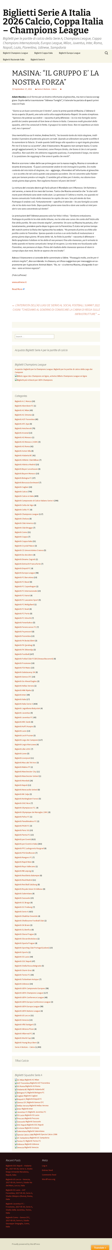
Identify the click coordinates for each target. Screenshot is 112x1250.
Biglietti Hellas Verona (24, 685)
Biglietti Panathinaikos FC (26, 821)
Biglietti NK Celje (22, 794)
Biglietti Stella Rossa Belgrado (28, 965)
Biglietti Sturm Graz (23, 970)
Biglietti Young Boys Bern (26, 1042)
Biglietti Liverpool (22, 758)
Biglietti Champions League (15, 53)
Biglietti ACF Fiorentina (25, 419)
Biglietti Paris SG (22, 830)
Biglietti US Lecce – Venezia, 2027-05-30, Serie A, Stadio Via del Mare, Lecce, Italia (19, 1182)
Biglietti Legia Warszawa (25, 744)
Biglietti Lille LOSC (22, 749)
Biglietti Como (21, 532)
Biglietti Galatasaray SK (25, 672)
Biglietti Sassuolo (22, 898)
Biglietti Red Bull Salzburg (26, 884)
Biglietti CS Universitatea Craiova (29, 550)
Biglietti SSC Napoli (23, 961)
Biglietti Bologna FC (23, 478)
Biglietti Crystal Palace (24, 545)
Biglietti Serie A (38, 59)
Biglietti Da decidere (24, 554)
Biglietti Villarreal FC (23, 1033)
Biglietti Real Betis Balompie (27, 875)
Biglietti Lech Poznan (24, 735)
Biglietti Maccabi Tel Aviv (25, 762)
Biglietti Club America (24, 523)
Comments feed (49, 1174)
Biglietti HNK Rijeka (23, 690)
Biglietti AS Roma (22, 446)
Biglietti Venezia (22, 1020)
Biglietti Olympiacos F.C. (25, 807)
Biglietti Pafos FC (22, 816)
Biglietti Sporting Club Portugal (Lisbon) (32, 947)
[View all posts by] (61, 89)
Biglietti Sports (21, 952)
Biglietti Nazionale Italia (13, 59)
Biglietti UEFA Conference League (29, 997)
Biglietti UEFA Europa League (27, 1006)
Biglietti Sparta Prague (25, 943)
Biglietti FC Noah (22, 609)
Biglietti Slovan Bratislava (26, 938)
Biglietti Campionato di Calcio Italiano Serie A (34, 500)
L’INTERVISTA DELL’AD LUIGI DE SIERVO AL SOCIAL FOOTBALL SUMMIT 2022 (56, 305)
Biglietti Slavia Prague (24, 934)
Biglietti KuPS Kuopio (24, 726)
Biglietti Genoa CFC (23, 676)
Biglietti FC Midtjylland (24, 604)
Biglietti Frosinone (23, 663)
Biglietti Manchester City (25, 771)
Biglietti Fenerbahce (24, 622)
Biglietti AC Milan (22, 410)
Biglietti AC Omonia (23, 414)
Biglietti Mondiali (22, 780)
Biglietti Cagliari (21, 487)
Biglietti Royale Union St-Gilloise (29, 889)
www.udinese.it (19, 282)
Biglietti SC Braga (22, 902)
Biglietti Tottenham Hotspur (27, 979)
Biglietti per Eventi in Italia (26, 844)
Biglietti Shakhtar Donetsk (26, 916)
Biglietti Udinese (22, 984)
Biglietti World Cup (23, 1038)
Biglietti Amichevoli (23, 428)
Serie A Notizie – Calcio (25, 1047)
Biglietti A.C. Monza (23, 401)
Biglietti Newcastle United (26, 789)
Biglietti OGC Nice (22, 803)
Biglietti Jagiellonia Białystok (27, 708)
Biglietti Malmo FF (22, 767)
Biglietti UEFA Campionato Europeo (30, 988)
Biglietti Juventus (22, 713)
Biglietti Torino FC (22, 974)
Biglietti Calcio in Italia (24, 496)
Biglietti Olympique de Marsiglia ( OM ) (31, 812)
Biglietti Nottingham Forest (26, 798)
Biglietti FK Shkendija (24, 649)
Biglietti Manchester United (26, 776)
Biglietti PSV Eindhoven (25, 853)
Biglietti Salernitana (23, 893)
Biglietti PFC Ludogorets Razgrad (29, 848)
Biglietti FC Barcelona (24, 577)
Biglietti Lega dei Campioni (26, 740)
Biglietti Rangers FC (23, 857)
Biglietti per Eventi (23, 839)
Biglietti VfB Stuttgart (24, 1024)
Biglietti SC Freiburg (23, 907)
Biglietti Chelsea (22, 518)
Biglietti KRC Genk (22, 722)
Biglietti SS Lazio (22, 956)
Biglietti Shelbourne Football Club (29, 920)
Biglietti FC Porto (22, 613)
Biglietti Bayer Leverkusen (26, 469)
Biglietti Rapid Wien (23, 862)
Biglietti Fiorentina (23, 636)
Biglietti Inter (20, 694)
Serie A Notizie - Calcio (47, 89)
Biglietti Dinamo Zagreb (25, 559)
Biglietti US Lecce (22, 1015)
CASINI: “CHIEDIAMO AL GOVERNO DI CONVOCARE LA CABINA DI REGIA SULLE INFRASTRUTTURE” (56, 312)
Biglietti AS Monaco (23, 437)
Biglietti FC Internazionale (26, 591)
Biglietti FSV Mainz (23, 667)
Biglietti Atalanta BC (23, 455)
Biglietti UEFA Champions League (29, 993)
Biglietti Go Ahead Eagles (26, 681)
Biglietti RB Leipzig (23, 871)
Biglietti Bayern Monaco (25, 473)
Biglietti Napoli (21, 785)
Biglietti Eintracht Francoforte (28, 563)
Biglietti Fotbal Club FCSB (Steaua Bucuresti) (34, 658)
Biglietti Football (22, 654)
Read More (17, 289)
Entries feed (47, 1170)
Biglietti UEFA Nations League (27, 1011)
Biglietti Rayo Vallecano (25, 866)
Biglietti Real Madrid (23, 880)
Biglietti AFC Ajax (22, 423)
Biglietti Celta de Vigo (24, 505)
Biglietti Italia (20, 699)
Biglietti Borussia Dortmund (27, 482)
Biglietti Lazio (21, 731)
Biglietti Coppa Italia (43, 53)
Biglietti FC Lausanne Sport (26, 600)
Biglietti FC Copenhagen (25, 586)
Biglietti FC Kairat (22, 595)
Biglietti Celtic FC (22, 509)
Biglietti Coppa (21, 536)
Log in (44, 1165)
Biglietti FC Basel (22, 582)
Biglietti (31, 1079)
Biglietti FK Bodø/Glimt (25, 640)
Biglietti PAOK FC (22, 825)
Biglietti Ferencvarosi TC (25, 627)
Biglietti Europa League (69, 53)
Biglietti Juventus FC (24, 717)
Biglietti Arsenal (22, 433)
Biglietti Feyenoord (23, 631)
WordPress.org (48, 1179)
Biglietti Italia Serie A (24, 704)
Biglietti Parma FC (22, 834)
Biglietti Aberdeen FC (24, 405)
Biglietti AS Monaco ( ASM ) (26, 442)
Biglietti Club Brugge (24, 527)
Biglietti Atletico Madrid (25, 464)
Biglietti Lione (21, 753)
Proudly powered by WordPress (26, 1244)
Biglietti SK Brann (22, 925)
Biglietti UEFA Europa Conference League (32, 1002)
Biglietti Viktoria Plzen (24, 1029)
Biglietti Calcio (21, 491)
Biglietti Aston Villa (23, 451)
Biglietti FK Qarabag (23, 645)
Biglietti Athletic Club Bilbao (27, 460)
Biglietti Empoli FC (22, 568)
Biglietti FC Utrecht (23, 618)
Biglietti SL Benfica (23, 929)
